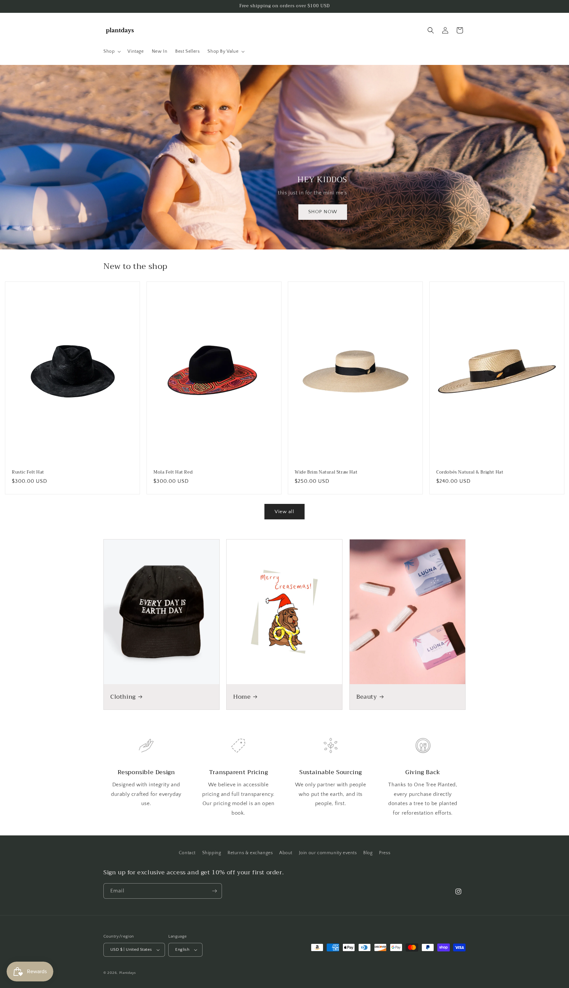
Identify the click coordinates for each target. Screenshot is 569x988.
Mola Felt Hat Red (173, 472)
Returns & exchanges (250, 853)
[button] (111, 51)
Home (242, 697)
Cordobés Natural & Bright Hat (469, 472)
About (285, 853)
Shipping (211, 853)
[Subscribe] (214, 891)
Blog (367, 853)
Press (384, 853)
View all (284, 511)
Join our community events (328, 853)
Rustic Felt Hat (28, 472)
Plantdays (127, 973)
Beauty (366, 697)
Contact (187, 853)
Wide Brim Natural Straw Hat (326, 472)
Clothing (123, 697)
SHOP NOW (322, 212)
